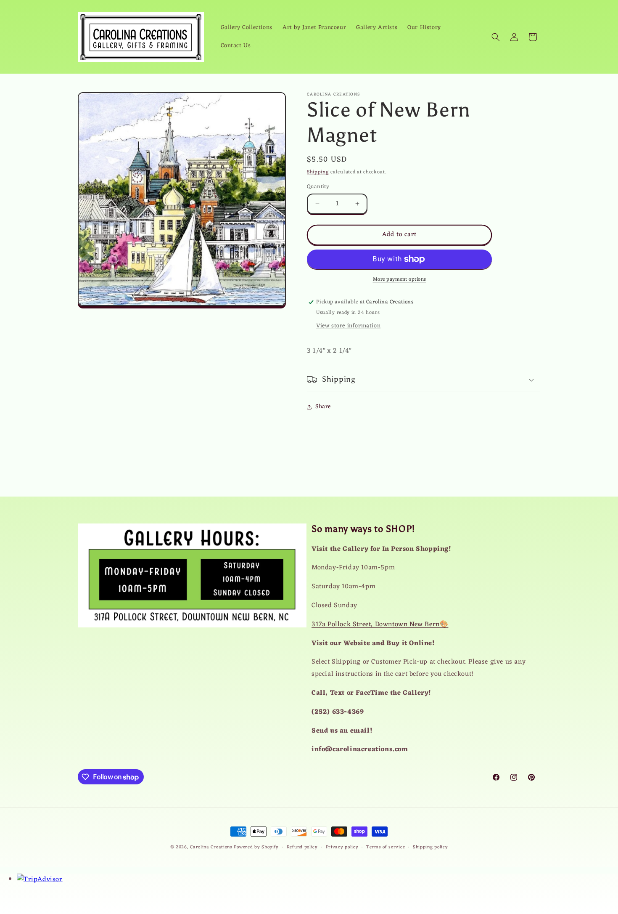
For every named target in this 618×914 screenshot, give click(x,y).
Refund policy (302, 847)
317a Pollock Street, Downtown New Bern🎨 (380, 624)
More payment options (399, 279)
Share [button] (323, 406)
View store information (348, 326)
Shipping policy (430, 847)
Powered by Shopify (256, 847)
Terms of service (385, 847)
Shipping (318, 172)
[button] (495, 37)
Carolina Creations (211, 847)
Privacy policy (342, 847)
